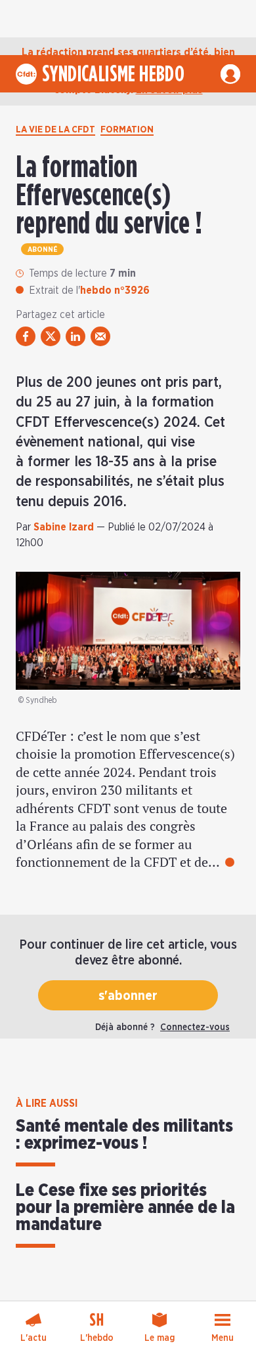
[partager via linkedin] (75, 336)
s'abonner (128, 996)
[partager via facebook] (25, 336)
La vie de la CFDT (55, 129)
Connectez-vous (195, 1027)
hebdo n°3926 (115, 290)
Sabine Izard (63, 527)
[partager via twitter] (50, 336)
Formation (127, 129)
